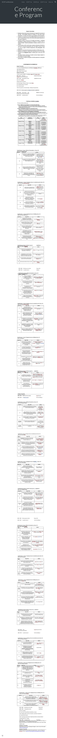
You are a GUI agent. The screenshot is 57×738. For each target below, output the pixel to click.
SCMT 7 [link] (28, 2)
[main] (28, 11)
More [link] (50, 2)
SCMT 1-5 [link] (43, 2)
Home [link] (23, 2)
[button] (55, 2)
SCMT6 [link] (35, 2)
